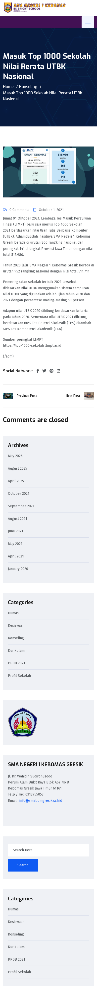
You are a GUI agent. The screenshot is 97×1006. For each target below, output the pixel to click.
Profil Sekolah (19, 676)
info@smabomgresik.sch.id (40, 801)
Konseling (28, 86)
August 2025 (17, 469)
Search (22, 865)
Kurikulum (16, 651)
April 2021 (16, 556)
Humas (13, 613)
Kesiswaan (16, 626)
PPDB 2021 (16, 663)
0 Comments (19, 210)
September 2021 (21, 506)
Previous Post (27, 396)
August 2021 (17, 519)
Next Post (73, 396)
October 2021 (18, 494)
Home (8, 86)
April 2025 (16, 481)
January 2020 (18, 569)
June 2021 (15, 531)
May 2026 (15, 456)
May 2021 (15, 544)
